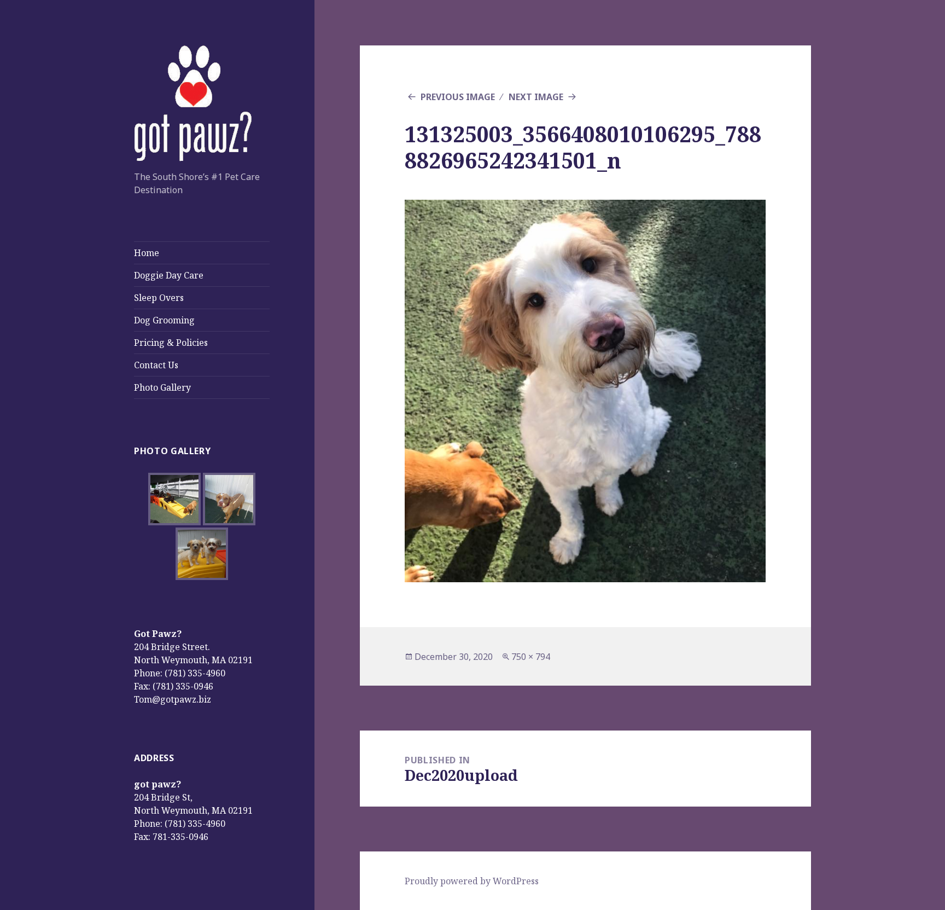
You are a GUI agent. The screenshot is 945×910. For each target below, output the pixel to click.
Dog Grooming (164, 320)
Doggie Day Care (168, 275)
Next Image (536, 97)
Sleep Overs (159, 298)
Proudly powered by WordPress (472, 881)
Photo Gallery (162, 387)
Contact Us (156, 365)
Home (146, 253)
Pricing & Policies (171, 343)
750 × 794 (530, 657)
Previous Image (458, 97)
